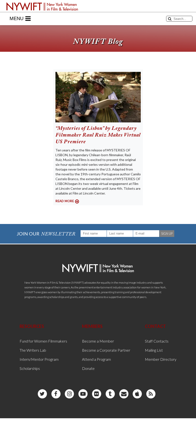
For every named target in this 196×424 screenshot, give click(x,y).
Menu (16, 18)
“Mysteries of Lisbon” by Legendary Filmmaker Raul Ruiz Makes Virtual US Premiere (98, 135)
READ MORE (64, 201)
